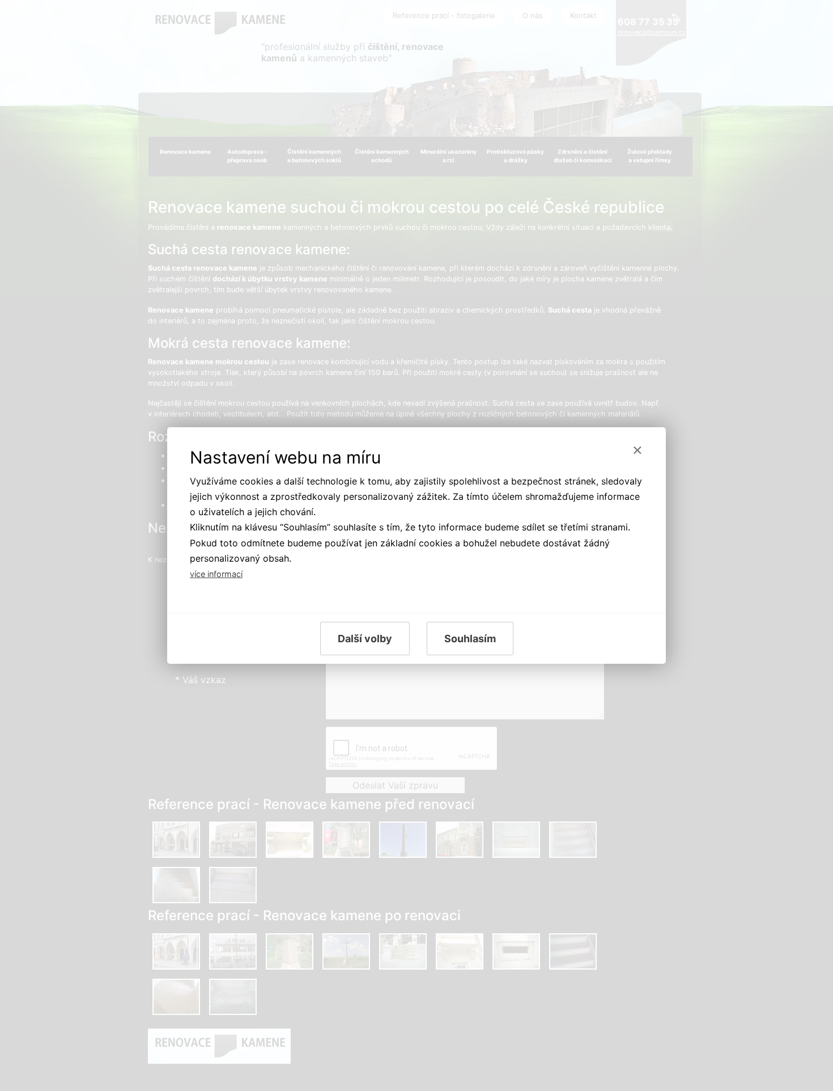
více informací (216, 574)
